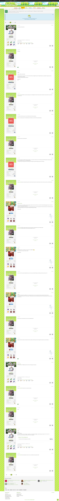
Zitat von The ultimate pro (23, 437)
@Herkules (18, 227)
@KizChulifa (20, 203)
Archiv (8, 481)
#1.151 (52, 247)
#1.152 (52, 271)
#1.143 (52, 70)
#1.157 (52, 386)
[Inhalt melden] (50, 45)
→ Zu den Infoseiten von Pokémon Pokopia (29, 19)
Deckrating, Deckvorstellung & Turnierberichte (13, 484)
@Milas (18, 248)
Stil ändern (53, 492)
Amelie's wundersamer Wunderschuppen (27, 42)
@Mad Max (52, 265)
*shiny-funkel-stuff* (35, 63)
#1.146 (52, 136)
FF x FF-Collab (25, 483)
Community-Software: (29, 499)
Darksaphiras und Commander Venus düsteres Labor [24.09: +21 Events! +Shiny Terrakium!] (35, 480)
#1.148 (52, 180)
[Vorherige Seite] (5, 22)
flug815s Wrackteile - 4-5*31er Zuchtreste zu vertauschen (47, 480)
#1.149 (52, 201)
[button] (52, 14)
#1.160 (52, 453)
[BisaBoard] (29, 4)
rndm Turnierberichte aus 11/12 (12, 483)
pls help (35, 64)
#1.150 (52, 225)
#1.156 (52, 362)
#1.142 (52, 49)
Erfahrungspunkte (9, 38)
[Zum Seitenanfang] (58, 500)
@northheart (19, 228)
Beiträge (8, 39)
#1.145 (52, 114)
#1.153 (52, 292)
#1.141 (52, 25)
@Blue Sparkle (19, 94)
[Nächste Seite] (15, 22)
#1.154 (52, 316)
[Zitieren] (52, 45)
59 (11, 22)
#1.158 (52, 407)
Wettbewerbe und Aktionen (27, 484)
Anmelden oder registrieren (8, 0)
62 (14, 22)
